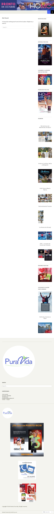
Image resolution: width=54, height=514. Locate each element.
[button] (42, 197)
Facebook (40, 118)
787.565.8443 (5, 397)
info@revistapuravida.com (8, 398)
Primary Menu (52, 12)
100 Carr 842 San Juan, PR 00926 (6, 395)
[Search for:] (18, 27)
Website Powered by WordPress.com (9, 512)
